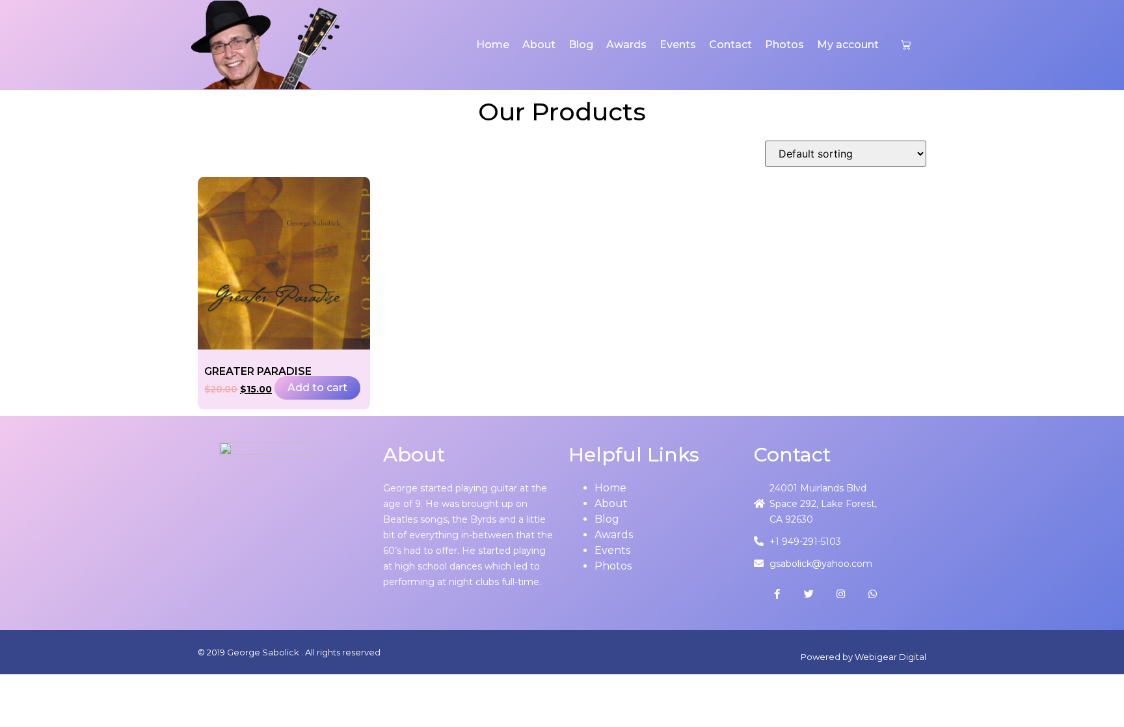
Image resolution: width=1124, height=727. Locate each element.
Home (492, 44)
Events (678, 44)
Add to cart (317, 387)
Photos (784, 44)
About (538, 44)
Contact (730, 44)
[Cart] (905, 45)
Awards (626, 44)
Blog (581, 44)
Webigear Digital (890, 657)
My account (848, 44)
